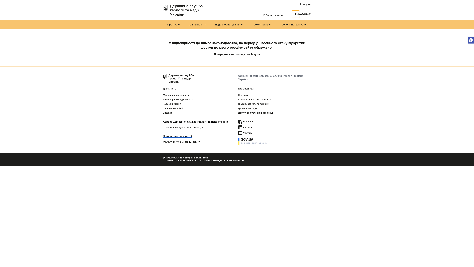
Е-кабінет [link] (303, 14)
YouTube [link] (248, 133)
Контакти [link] (243, 95)
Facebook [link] (248, 121)
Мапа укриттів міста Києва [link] (180, 141)
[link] (471, 40)
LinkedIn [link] (248, 127)
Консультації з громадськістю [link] (254, 99)
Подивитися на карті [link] (176, 136)
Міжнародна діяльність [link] (176, 95)
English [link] (307, 4)
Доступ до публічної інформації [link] (255, 113)
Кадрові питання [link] (172, 104)
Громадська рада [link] (247, 108)
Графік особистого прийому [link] (253, 104)
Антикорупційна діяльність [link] (178, 99)
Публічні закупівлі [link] (173, 108)
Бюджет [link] (167, 113)
